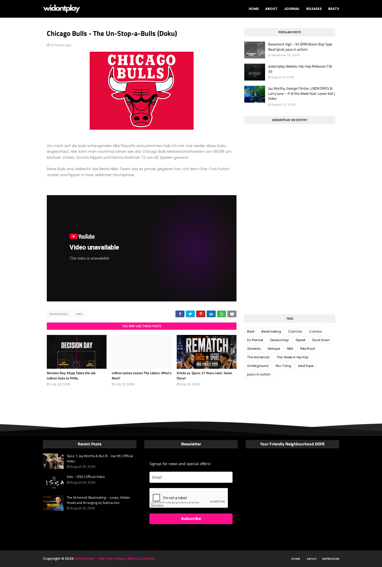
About (312, 559)
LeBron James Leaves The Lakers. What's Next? (142, 375)
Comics (315, 331)
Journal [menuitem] (292, 8)
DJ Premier (255, 340)
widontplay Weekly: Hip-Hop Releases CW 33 (300, 69)
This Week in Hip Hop (292, 357)
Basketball (58, 314)
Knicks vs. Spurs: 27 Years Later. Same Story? (204, 375)
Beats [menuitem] (333, 8)
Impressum (330, 559)
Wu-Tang (283, 366)
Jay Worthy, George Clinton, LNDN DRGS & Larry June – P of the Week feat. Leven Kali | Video (301, 93)
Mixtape (274, 348)
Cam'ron (295, 331)
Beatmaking (271, 331)
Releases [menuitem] (314, 8)
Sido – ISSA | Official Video (86, 476)
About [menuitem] (271, 8)
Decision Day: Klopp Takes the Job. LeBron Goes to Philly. (71, 375)
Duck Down (321, 340)
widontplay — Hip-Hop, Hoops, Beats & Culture (114, 558)
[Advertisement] (283, 271)
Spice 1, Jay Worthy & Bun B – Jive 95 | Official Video (100, 458)
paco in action (259, 374)
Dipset (300, 340)
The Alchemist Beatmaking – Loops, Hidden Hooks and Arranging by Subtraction (98, 500)
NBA (79, 314)
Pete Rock (307, 348)
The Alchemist (258, 357)
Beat (250, 331)
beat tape (305, 366)
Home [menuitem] (254, 8)
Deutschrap (279, 340)
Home (295, 559)
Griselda (254, 348)
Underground (257, 366)
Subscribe (191, 518)
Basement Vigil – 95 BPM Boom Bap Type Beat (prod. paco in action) (300, 47)
